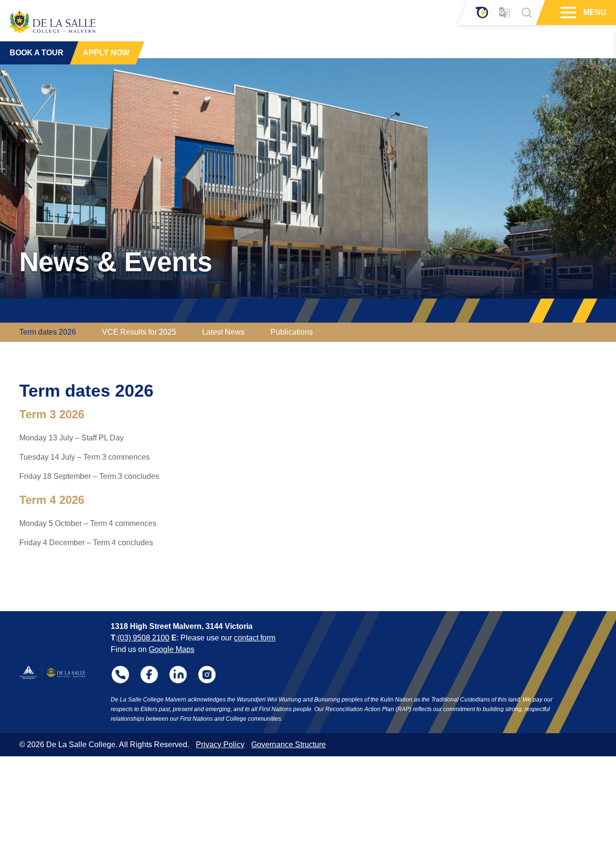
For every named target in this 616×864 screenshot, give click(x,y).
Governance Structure (288, 744)
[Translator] (504, 12)
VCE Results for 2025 (139, 332)
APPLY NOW (106, 53)
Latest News (223, 332)
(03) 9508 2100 (143, 638)
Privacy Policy (220, 744)
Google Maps (171, 649)
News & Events (115, 262)
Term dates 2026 (47, 332)
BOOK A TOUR (37, 53)
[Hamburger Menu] (567, 12)
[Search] (526, 12)
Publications (291, 332)
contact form (254, 638)
